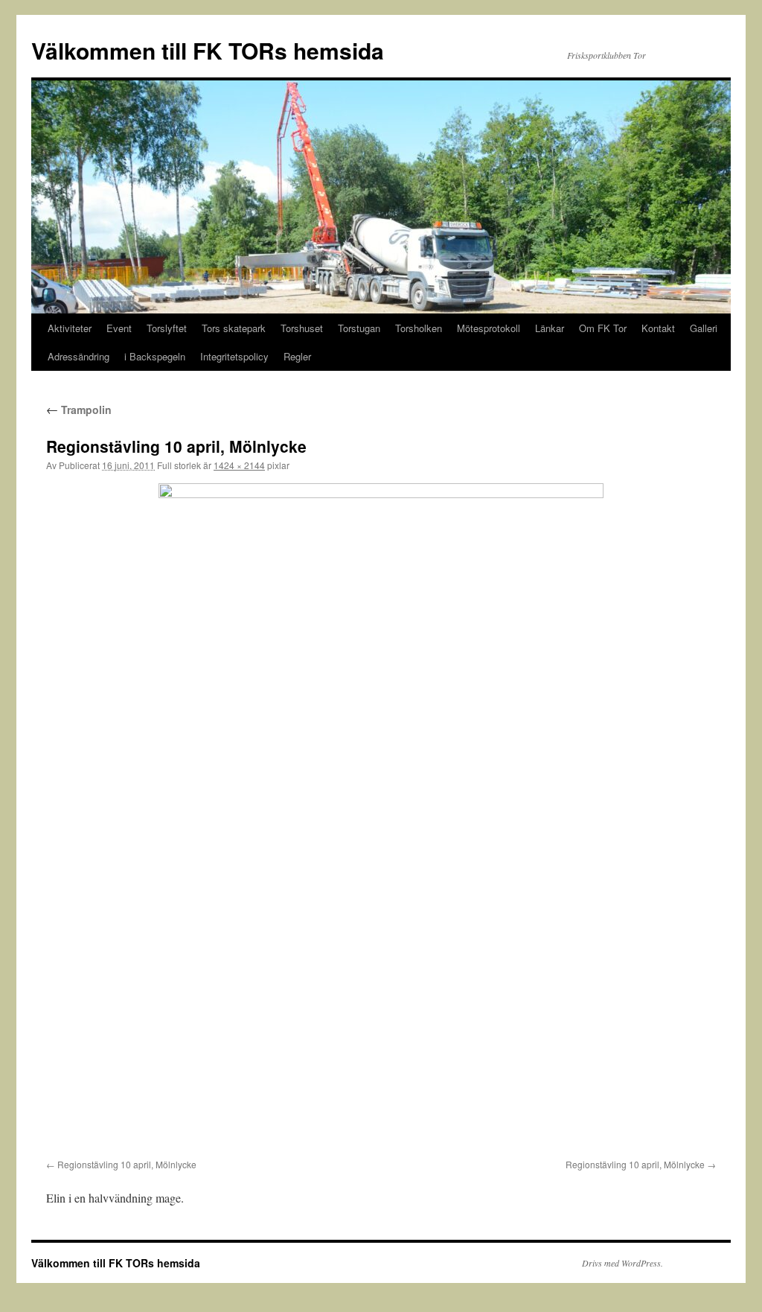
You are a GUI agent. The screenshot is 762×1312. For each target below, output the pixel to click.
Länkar (549, 328)
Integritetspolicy (234, 356)
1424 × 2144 (239, 465)
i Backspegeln (154, 356)
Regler (297, 356)
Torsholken (418, 328)
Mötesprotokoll (488, 328)
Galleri (703, 328)
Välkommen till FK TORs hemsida (207, 50)
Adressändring (78, 356)
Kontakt (658, 328)
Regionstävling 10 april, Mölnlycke (126, 1164)
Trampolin (79, 409)
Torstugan (359, 328)
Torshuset (302, 328)
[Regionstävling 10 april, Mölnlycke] (381, 818)
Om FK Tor (603, 328)
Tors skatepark (234, 328)
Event (119, 328)
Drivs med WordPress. (622, 1263)
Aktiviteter (70, 328)
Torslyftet (167, 328)
